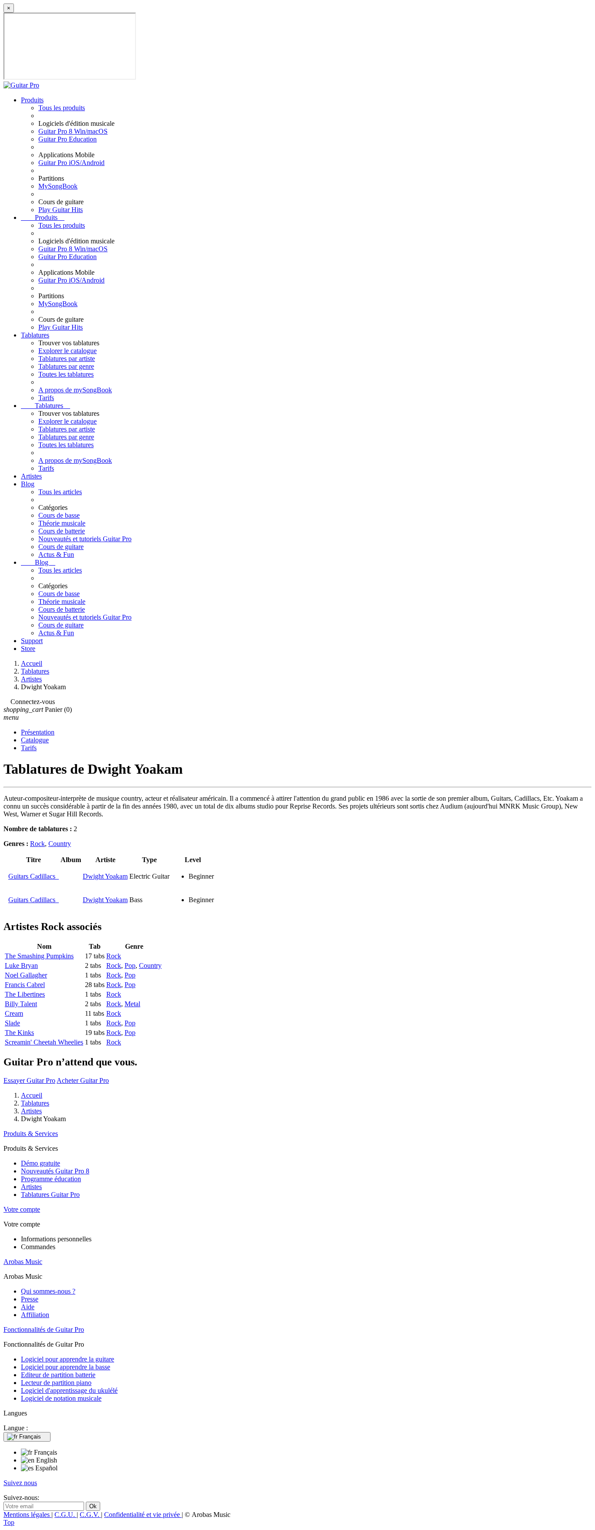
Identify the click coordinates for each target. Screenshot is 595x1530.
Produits (32, 100)
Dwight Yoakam (105, 876)
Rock (37, 843)
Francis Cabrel (25, 984)
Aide (27, 1307)
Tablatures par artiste (66, 358)
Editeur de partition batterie (58, 1374)
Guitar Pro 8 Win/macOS (73, 131)
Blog (27, 484)
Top (8, 1522)
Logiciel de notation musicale (61, 1398)
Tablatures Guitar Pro (50, 1194)
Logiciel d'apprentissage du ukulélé (69, 1390)
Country (59, 843)
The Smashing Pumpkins (39, 956)
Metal (132, 1004)
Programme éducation (51, 1179)
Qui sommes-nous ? (48, 1291)
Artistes (31, 476)
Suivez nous (20, 1482)
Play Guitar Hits (60, 209)
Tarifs (46, 397)
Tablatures (35, 335)
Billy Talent (21, 1004)
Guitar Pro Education (67, 139)
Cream (14, 1013)
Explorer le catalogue (67, 350)
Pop (130, 965)
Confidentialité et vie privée (143, 1514)
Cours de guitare (61, 546)
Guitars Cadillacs (33, 876)
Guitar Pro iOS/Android (71, 162)
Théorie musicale (61, 523)
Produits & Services (30, 1133)
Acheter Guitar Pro (83, 1080)
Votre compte (21, 1209)
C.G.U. (65, 1514)
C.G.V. (90, 1514)
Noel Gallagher (26, 975)
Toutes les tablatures (66, 374)
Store (28, 648)
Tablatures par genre (66, 366)
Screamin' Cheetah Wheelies (44, 1042)
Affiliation (35, 1314)
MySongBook (58, 186)
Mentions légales (27, 1514)
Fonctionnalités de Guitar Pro (43, 1329)
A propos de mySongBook (75, 390)
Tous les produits (61, 107)
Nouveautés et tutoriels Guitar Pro (85, 539)
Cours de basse (59, 515)
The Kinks (19, 1032)
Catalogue (35, 740)
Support (32, 640)
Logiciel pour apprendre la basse (65, 1367)
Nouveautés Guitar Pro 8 (55, 1171)
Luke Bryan (21, 965)
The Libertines (25, 994)
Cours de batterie (61, 531)
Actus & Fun (56, 554)
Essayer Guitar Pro (29, 1080)
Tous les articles (60, 491)
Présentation (37, 732)
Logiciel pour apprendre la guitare (67, 1359)
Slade (12, 1023)
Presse (29, 1299)
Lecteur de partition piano (56, 1382)
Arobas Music (22, 1261)
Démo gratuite (40, 1163)
